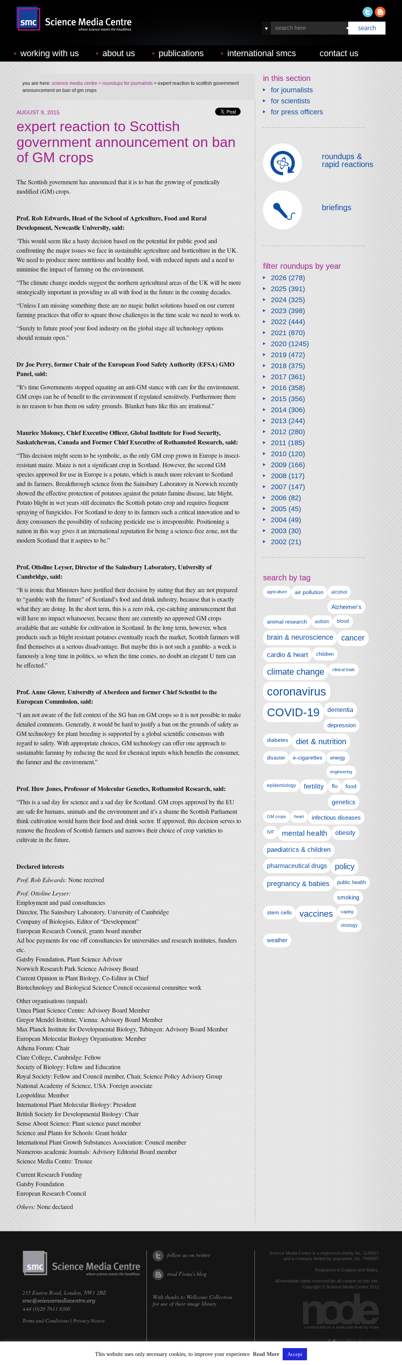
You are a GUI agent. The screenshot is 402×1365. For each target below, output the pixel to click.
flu (335, 786)
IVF (270, 832)
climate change (295, 672)
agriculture (277, 591)
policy (344, 866)
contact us (339, 53)
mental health (304, 833)
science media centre (74, 83)
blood (343, 621)
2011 (278, 443)
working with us (49, 53)
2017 (279, 377)
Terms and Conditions (45, 1320)
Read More (266, 1354)
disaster (276, 758)
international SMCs (261, 53)
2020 (279, 344)
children (325, 654)
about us (118, 53)
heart (299, 816)
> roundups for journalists (125, 83)
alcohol (339, 591)
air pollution (309, 592)
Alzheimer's (346, 607)
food (350, 786)
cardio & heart (287, 655)
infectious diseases (336, 817)
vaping (347, 911)
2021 (279, 333)
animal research (287, 622)
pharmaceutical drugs (297, 865)
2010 (279, 454)
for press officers (297, 112)
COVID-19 (293, 712)
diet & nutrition (321, 741)
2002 (279, 542)
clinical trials (343, 669)
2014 (279, 410)
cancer (353, 637)
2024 (279, 300)
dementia (340, 709)
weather (277, 940)
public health (351, 882)
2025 (279, 289)
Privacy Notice (89, 1320)
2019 (279, 355)
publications (181, 53)
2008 (279, 476)
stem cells (279, 912)
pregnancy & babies (298, 883)
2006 (279, 498)
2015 (279, 399)
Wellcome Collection (209, 1297)
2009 (279, 465)
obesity (345, 832)
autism (322, 621)
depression (341, 725)
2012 (279, 432)
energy (337, 758)
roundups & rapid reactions (347, 160)
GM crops (276, 816)
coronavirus (296, 691)
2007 (279, 487)
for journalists (292, 90)
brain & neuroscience (300, 637)
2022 (279, 322)
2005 (279, 509)
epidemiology (281, 785)
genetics (343, 801)
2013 (279, 421)
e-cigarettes (307, 758)
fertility (314, 786)
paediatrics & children (299, 849)
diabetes (277, 740)
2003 (279, 531)
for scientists (290, 101)
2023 (279, 311)
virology (349, 925)
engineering (341, 771)
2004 (279, 520)
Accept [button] (294, 1354)
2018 (279, 366)
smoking (348, 897)
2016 (279, 388)
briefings (336, 207)
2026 (279, 278)
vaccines (316, 914)
